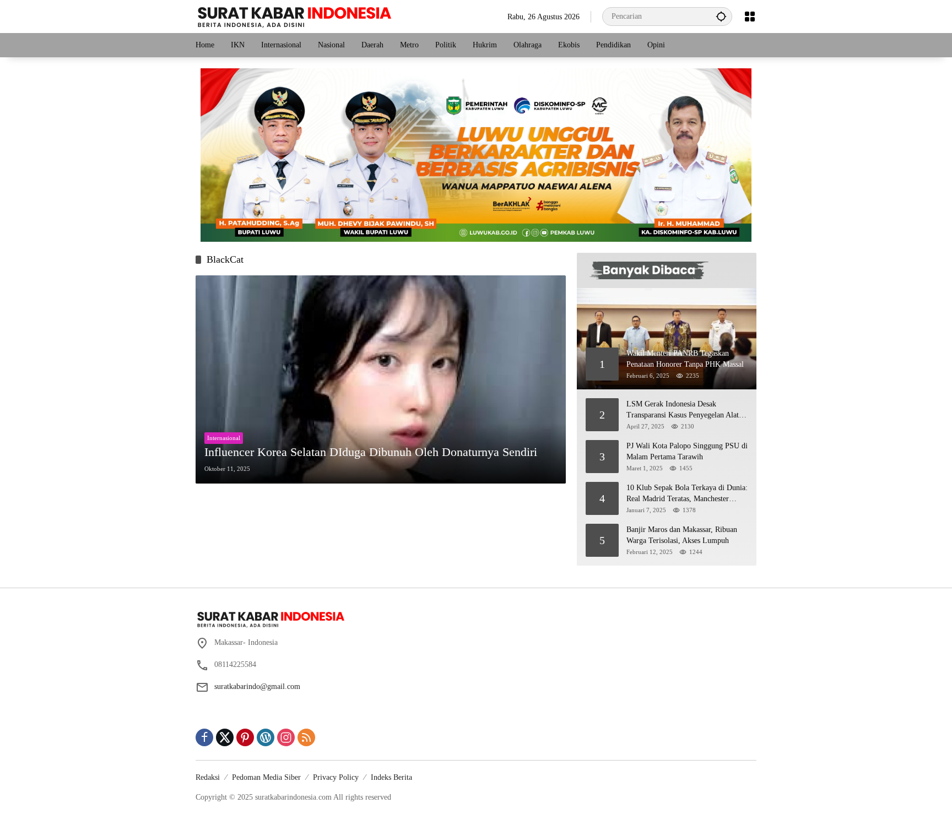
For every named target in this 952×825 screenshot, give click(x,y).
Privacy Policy (336, 777)
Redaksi (208, 777)
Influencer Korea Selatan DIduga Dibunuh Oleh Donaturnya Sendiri (370, 452)
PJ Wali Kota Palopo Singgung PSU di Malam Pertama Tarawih (687, 451)
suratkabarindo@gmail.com (257, 686)
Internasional (223, 438)
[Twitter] (225, 737)
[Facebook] (204, 737)
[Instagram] (286, 737)
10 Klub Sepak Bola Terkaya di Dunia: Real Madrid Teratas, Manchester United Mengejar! (687, 494)
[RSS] (306, 737)
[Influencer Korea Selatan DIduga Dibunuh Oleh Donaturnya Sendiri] (381, 379)
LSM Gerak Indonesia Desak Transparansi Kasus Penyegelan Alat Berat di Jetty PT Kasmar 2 (682, 410)
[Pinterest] (245, 737)
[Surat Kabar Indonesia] (293, 16)
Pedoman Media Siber (266, 777)
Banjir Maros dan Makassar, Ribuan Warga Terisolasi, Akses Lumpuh (681, 535)
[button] (721, 16)
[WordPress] (265, 737)
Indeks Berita (391, 777)
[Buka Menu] (749, 16)
